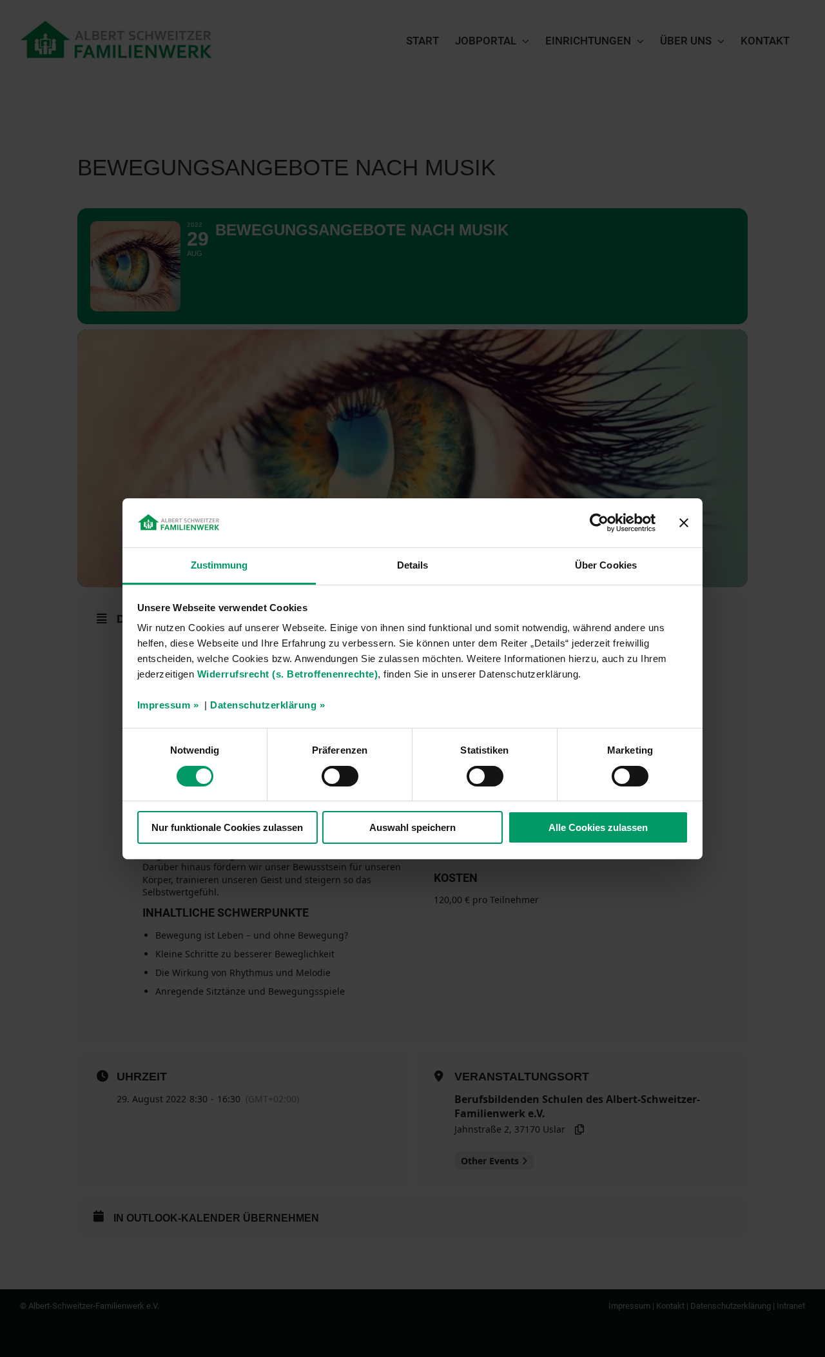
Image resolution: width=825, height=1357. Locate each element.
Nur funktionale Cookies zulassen (227, 827)
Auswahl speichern (412, 827)
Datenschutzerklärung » (267, 704)
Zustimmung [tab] (219, 565)
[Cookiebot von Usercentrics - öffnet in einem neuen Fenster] (599, 522)
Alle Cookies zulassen (598, 827)
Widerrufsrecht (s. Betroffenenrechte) (287, 674)
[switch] (340, 776)
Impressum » (168, 704)
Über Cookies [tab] (606, 565)
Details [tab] (413, 565)
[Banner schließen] (683, 522)
